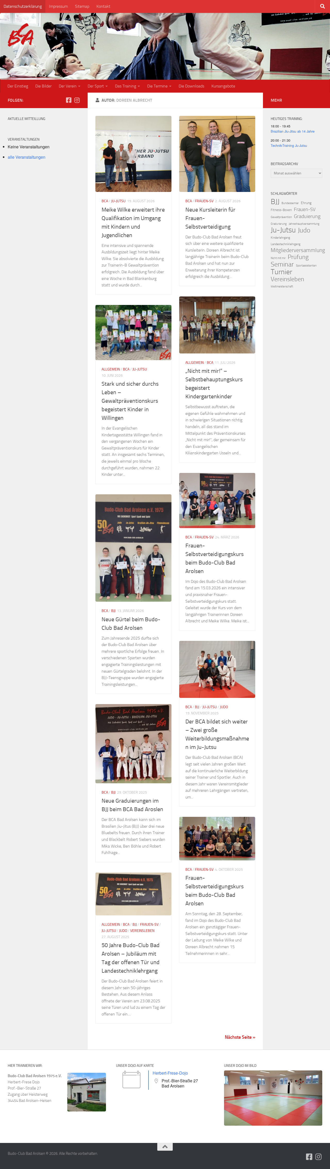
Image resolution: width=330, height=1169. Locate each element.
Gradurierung (279, 223)
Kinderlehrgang (280, 237)
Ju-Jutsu (118, 201)
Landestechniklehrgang (285, 244)
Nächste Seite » (240, 1037)
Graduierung (307, 216)
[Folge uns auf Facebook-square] (68, 100)
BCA (105, 201)
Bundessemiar (290, 203)
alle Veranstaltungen (26, 157)
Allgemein (194, 362)
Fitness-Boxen (281, 210)
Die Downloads (191, 86)
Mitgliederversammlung (298, 250)
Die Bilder (43, 86)
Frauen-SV (204, 201)
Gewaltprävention (281, 217)
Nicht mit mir (278, 258)
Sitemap (82, 6)
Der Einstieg (17, 86)
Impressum (58, 6)
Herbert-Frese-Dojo (170, 1073)
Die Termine (157, 86)
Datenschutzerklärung (23, 6)
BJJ (113, 611)
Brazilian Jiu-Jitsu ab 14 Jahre (293, 131)
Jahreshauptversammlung (304, 223)
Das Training (125, 86)
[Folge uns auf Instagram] (77, 100)
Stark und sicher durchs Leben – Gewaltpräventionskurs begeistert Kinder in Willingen (130, 401)
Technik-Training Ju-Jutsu (289, 145)
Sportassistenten (306, 265)
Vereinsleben (142, 931)
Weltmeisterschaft (282, 286)
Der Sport (96, 86)
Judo (224, 707)
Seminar (282, 264)
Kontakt (103, 6)
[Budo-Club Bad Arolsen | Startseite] (21, 35)
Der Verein (68, 86)
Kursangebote (223, 86)
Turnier (281, 272)
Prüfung (298, 257)
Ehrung (306, 203)
